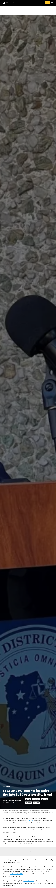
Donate (47, 3)
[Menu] (52, 3)
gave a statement (28, 881)
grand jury (30, 820)
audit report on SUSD (16, 874)
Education (6, 787)
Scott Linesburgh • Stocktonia (12, 800)
